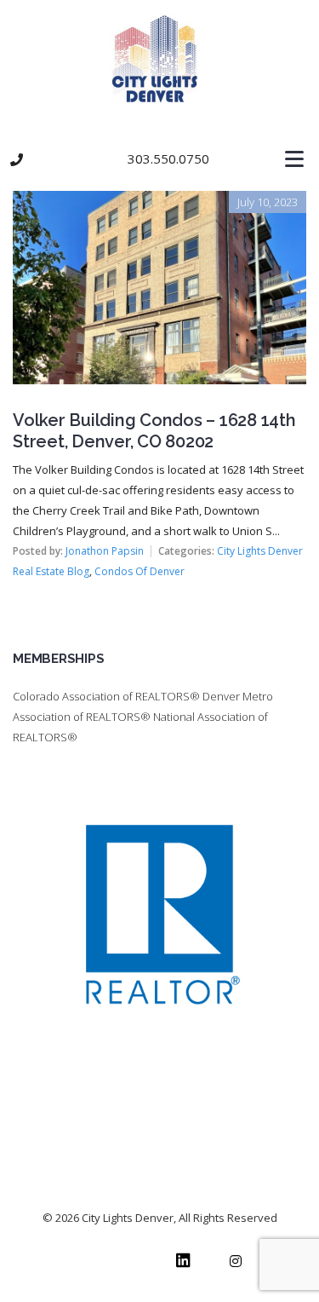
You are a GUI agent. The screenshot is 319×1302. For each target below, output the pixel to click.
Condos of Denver (139, 571)
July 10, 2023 (267, 202)
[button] (159, 159)
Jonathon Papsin (105, 551)
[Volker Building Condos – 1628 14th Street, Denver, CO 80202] (159, 202)
